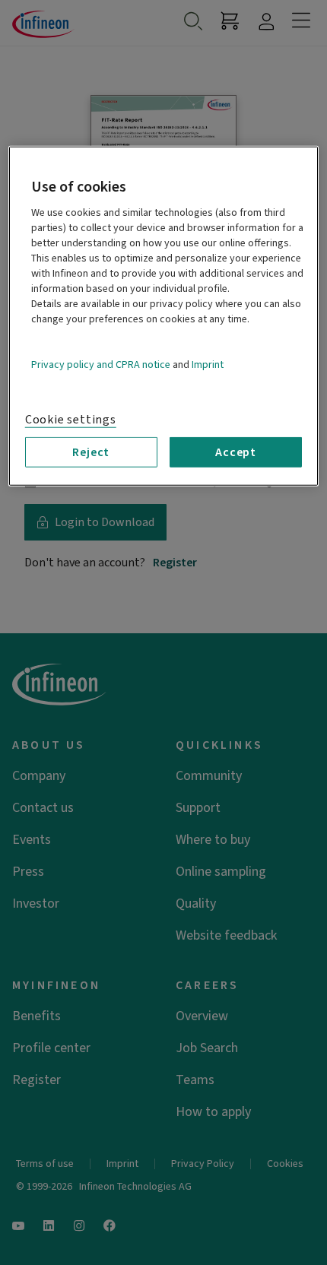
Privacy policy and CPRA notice (100, 364)
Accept (235, 451)
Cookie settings (70, 419)
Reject (91, 451)
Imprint (208, 364)
